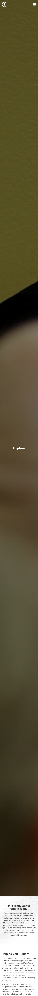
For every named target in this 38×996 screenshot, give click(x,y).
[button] (34, 4)
